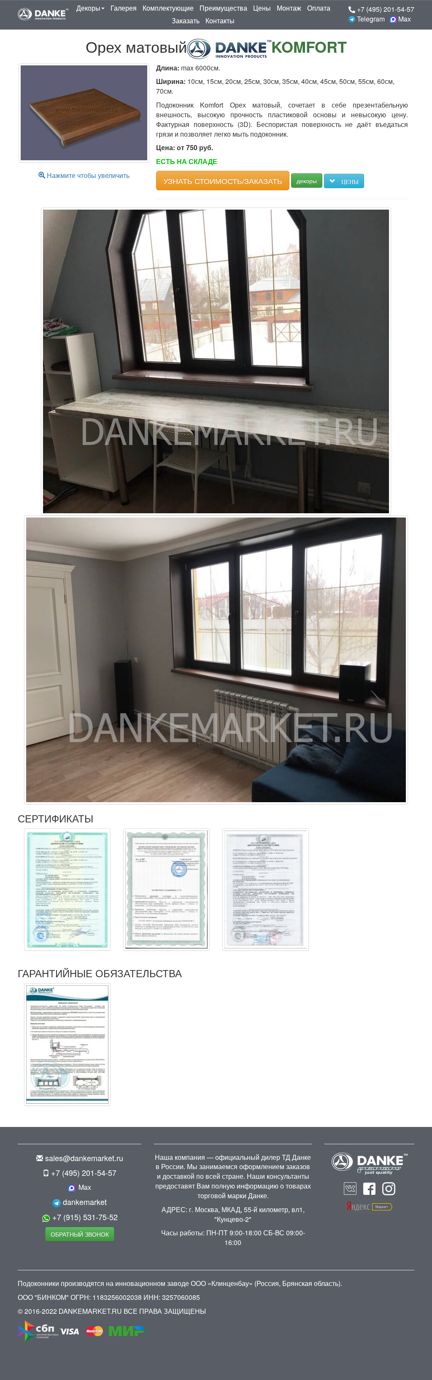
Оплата (318, 8)
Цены (262, 8)
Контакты (220, 20)
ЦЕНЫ (347, 181)
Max (404, 19)
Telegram (370, 19)
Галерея (124, 8)
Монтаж (289, 8)
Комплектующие (168, 8)
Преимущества (223, 8)
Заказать (186, 20)
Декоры (88, 8)
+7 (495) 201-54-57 (384, 9)
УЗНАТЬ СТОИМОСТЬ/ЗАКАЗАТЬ (222, 180)
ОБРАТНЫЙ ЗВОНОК (80, 1234)
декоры (307, 180)
